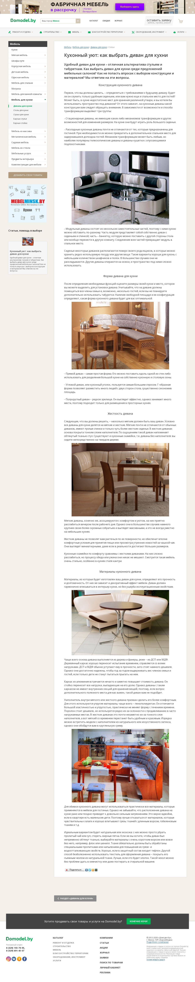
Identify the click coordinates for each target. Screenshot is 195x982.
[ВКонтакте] (86, 869)
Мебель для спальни (22, 82)
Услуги (180, 32)
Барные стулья (20, 119)
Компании (106, 938)
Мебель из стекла (20, 147)
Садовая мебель (20, 142)
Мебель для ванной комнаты (26, 94)
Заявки (104, 957)
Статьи (104, 943)
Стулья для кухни (21, 114)
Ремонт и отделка (21, 32)
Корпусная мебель (21, 66)
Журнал (118, 21)
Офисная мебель (20, 77)
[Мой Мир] (96, 869)
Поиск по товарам (111, 962)
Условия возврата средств (156, 959)
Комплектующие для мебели (26, 164)
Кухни (14, 49)
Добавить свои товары (28, 175)
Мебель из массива (21, 131)
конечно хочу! (138, 921)
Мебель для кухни (22, 99)
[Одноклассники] (93, 869)
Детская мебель (19, 71)
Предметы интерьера (22, 159)
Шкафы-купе (17, 60)
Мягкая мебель (19, 55)
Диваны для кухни (22, 106)
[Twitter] (89, 869)
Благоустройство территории (107, 32)
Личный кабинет (110, 967)
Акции (104, 948)
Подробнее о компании (157, 942)
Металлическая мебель (23, 136)
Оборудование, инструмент (150, 32)
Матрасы (16, 88)
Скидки (106, 21)
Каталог (94, 21)
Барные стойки (20, 123)
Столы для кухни (20, 110)
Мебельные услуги (21, 153)
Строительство (51, 32)
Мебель (75, 32)
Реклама (105, 972)
